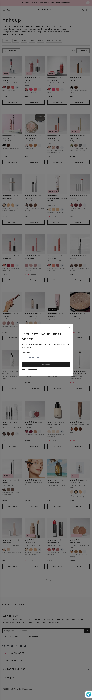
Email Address (27, 353)
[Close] (69, 328)
